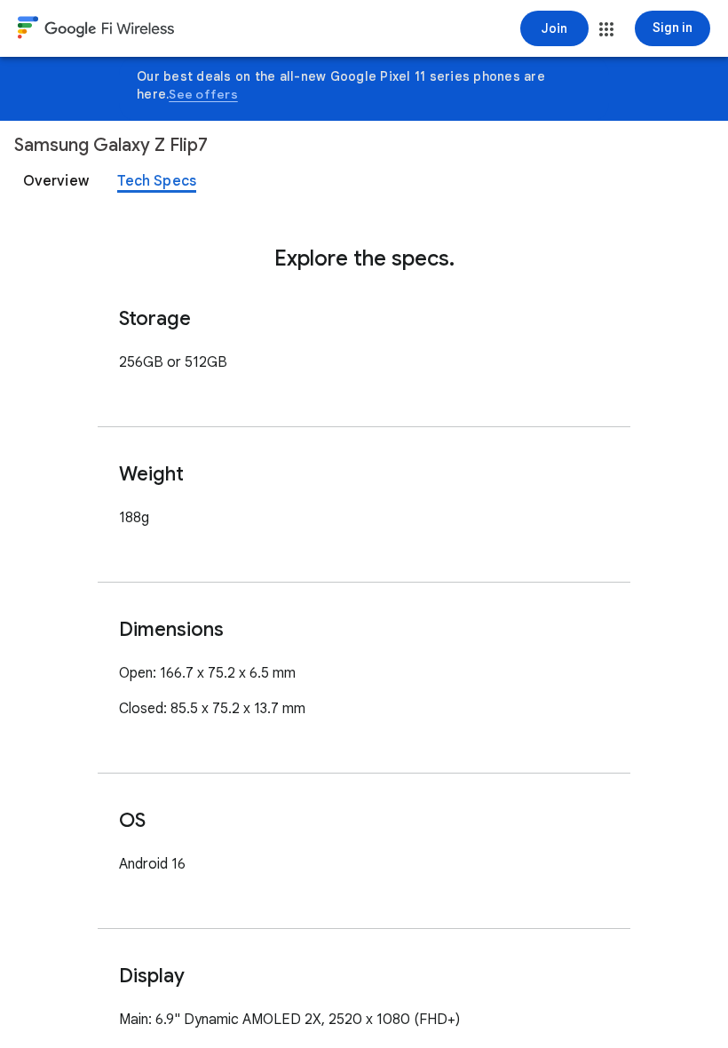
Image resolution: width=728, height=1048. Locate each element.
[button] (606, 29)
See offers (203, 94)
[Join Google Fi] (554, 28)
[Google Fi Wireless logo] (96, 30)
